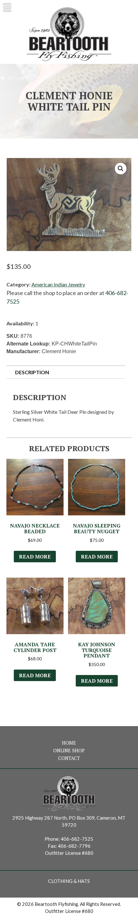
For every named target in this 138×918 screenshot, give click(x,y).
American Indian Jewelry (58, 284)
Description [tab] (32, 372)
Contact (69, 758)
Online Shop (69, 750)
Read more (35, 556)
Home (69, 743)
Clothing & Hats (69, 881)
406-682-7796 (74, 846)
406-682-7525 (77, 839)
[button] (120, 168)
